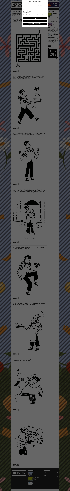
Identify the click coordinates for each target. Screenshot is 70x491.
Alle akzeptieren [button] (35, 18)
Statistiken (31, 14)
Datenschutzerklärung (26, 11)
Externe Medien (44, 14)
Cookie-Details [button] (31, 25)
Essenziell (25, 14)
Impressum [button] (39, 25)
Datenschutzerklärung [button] (35, 25)
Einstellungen (43, 11)
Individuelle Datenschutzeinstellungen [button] (35, 23)
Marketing (37, 14)
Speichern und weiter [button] (35, 20)
